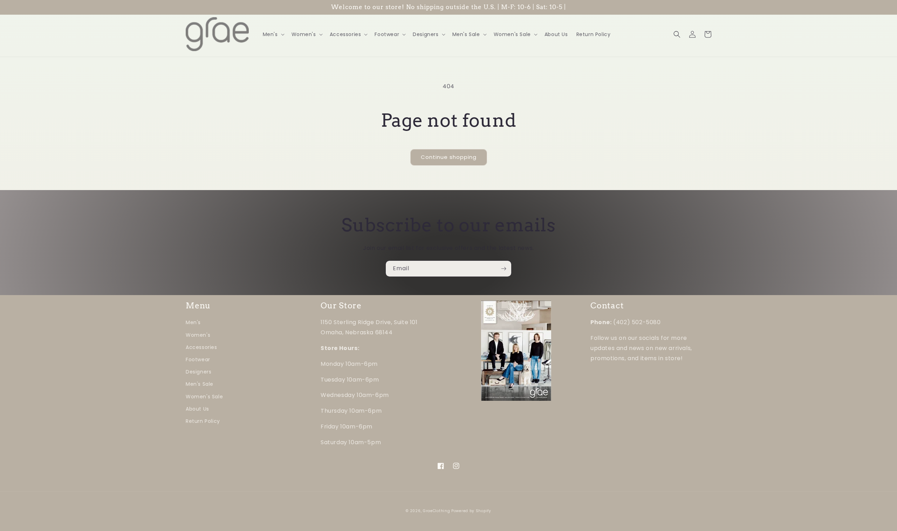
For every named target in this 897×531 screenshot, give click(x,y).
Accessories (201, 347)
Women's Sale (204, 396)
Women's (198, 334)
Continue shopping (449, 157)
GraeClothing (436, 510)
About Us (197, 408)
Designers (198, 371)
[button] (273, 34)
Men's (193, 322)
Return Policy (203, 421)
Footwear (198, 359)
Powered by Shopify (471, 510)
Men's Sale (199, 383)
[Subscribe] (503, 268)
